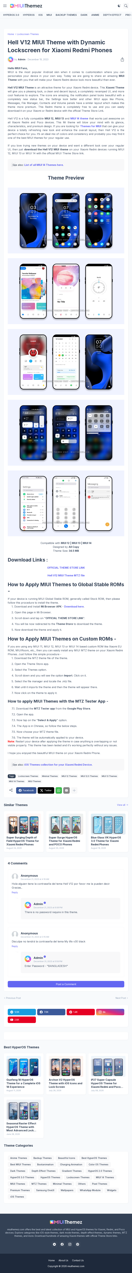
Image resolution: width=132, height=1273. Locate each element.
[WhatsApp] (59, 790)
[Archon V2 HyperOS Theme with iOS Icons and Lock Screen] (66, 1066)
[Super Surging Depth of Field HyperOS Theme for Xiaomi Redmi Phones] (23, 824)
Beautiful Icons (66, 1158)
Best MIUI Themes (20, 1164)
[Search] (126, 6)
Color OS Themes (98, 1164)
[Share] (121, 59)
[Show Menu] (5, 6)
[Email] (66, 790)
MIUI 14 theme (79, 118)
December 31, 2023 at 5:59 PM (48, 961)
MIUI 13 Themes (109, 776)
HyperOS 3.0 (11, 14)
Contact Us (78, 1260)
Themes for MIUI (90, 126)
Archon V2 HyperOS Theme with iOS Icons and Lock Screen (65, 1083)
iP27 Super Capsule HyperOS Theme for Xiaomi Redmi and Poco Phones (106, 1083)
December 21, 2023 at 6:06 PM (48, 907)
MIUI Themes (34, 781)
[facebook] (62, 1244)
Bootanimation (45, 1164)
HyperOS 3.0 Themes (22, 1177)
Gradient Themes (72, 1171)
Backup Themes (66, 14)
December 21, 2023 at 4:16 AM (35, 879)
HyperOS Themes (50, 1177)
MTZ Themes (39, 1183)
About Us (63, 1260)
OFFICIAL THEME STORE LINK (66, 567)
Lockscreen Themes (28, 34)
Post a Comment (66, 984)
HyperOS (29, 14)
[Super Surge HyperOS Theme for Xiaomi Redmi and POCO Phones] (66, 824)
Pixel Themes (99, 1183)
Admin (38, 904)
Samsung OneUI (45, 1190)
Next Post (121, 998)
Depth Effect (112, 14)
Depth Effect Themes (44, 1171)
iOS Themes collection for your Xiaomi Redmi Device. (58, 764)
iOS (40, 14)
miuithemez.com (75, 1266)
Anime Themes (18, 1158)
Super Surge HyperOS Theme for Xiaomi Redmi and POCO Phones (64, 841)
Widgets (111, 1190)
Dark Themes (17, 1171)
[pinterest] (77, 1244)
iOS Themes (17, 1196)
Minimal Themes (50, 776)
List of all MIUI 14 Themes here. (44, 164)
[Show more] (74, 790)
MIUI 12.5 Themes (89, 776)
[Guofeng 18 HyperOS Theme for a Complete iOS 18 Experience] (23, 1066)
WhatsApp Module (90, 1190)
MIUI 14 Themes (16, 781)
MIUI (49, 14)
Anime (95, 14)
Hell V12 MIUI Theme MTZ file (66, 575)
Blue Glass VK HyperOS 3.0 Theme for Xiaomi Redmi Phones (106, 841)
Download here (74, 606)
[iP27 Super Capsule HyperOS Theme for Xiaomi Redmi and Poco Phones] (108, 1066)
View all (121, 804)
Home (11, 34)
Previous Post (13, 998)
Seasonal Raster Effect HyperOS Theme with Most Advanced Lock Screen (21, 1127)
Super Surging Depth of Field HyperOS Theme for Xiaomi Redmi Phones (22, 841)
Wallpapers (67, 1190)
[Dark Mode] (119, 6)
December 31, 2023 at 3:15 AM (35, 937)
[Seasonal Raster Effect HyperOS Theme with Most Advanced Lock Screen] (23, 1110)
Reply (15, 892)
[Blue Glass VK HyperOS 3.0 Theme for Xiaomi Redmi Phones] (108, 824)
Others (82, 1183)
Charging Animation (71, 1164)
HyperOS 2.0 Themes (100, 1171)
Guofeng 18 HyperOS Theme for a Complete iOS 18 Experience (23, 1083)
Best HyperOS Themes (94, 1158)
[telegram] (54, 1244)
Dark (84, 14)
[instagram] (70, 1244)
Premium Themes (20, 1190)
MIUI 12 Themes (69, 776)
